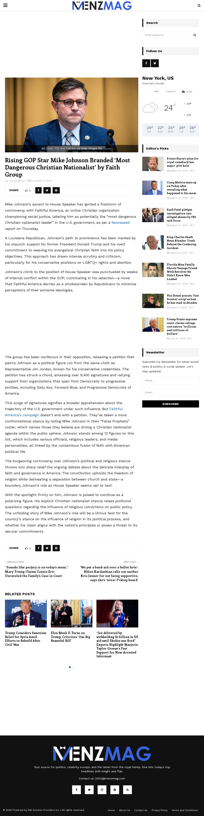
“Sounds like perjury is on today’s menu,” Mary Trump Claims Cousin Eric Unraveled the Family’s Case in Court (36, 571)
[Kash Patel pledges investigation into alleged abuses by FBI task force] (153, 215)
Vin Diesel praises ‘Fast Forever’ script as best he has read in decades (183, 299)
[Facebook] (76, 789)
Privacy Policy (160, 810)
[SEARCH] (194, 35)
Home (111, 810)
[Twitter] (89, 789)
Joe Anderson (17, 180)
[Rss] (127, 789)
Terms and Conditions (185, 810)
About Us (124, 810)
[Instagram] (102, 789)
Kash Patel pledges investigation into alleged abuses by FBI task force (181, 215)
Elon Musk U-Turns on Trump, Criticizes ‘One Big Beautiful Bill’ (70, 637)
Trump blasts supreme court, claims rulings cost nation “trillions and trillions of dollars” (182, 326)
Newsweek (121, 222)
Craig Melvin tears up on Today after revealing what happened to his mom (181, 187)
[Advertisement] (71, 48)
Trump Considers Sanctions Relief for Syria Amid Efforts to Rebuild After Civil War (25, 639)
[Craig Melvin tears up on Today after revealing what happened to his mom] (153, 188)
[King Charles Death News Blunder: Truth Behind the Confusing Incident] (153, 242)
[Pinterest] (114, 789)
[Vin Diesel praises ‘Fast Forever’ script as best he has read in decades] (153, 301)
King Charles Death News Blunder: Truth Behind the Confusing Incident (181, 242)
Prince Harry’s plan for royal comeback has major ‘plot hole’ (182, 162)
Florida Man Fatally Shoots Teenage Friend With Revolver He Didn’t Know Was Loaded (182, 272)
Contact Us (140, 810)
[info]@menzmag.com (110, 778)
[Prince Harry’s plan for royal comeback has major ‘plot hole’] (153, 164)
